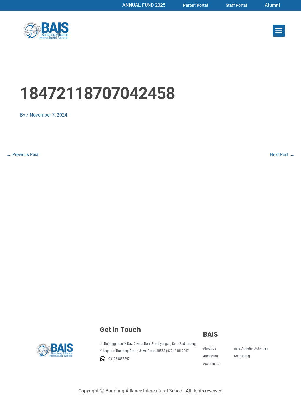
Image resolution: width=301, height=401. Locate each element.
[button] (279, 31)
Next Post (282, 154)
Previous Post (22, 154)
